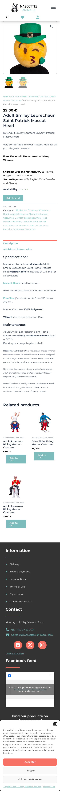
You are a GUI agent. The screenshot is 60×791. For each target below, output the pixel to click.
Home (6, 96)
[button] (55, 724)
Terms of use (49, 786)
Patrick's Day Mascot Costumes (19, 229)
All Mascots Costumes (27, 210)
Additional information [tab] (17, 249)
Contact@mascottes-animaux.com (32, 634)
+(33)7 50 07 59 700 (22, 629)
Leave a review (15, 653)
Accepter (30, 761)
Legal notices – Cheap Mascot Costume (22, 786)
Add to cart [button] (14, 459)
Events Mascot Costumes (27, 218)
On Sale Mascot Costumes (24, 96)
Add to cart (13, 198)
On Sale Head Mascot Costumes (31, 225)
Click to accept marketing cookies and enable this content (30, 689)
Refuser (30, 770)
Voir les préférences (30, 779)
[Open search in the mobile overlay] (7, 17)
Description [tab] (10, 243)
